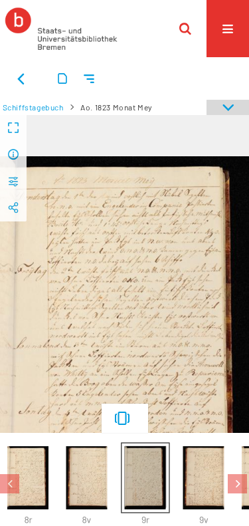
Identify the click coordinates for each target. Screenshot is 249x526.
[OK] (185, 28)
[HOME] (61, 28)
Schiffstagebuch (33, 107)
